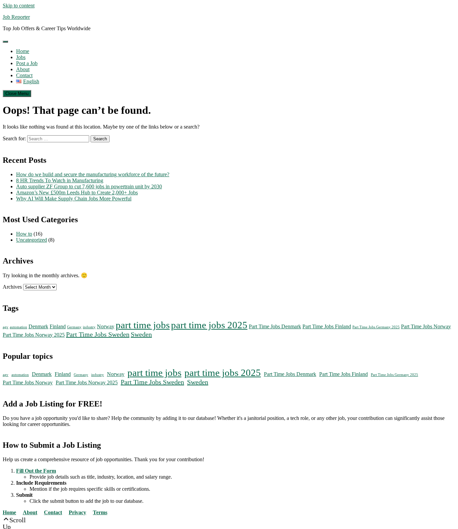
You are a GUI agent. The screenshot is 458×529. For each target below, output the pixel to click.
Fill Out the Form (36, 471)
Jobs (20, 57)
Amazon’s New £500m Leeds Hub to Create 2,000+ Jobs (77, 192)
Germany (74, 327)
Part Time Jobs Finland (326, 327)
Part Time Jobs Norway (426, 327)
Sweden (141, 334)
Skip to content (19, 5)
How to (24, 234)
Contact (24, 75)
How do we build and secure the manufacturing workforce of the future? (92, 174)
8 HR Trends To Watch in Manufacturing (59, 180)
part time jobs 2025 (209, 325)
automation (18, 327)
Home (22, 51)
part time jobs (143, 325)
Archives (12, 287)
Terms (100, 512)
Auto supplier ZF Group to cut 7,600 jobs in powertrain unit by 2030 (89, 186)
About (23, 69)
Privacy (77, 512)
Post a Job (27, 63)
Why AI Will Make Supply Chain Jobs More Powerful (73, 198)
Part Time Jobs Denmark (275, 327)
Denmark (38, 327)
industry (89, 327)
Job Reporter (16, 17)
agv (5, 327)
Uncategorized (31, 240)
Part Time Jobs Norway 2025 (34, 335)
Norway (105, 327)
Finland (58, 327)
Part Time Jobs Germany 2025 (376, 327)
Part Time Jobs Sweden (97, 334)
